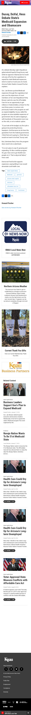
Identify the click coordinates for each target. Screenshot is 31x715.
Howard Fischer (6, 32)
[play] (3, 713)
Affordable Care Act (12, 186)
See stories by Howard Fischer (11, 208)
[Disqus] (15, 629)
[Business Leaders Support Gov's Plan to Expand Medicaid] (14, 389)
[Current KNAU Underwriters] (15, 367)
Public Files (6, 680)
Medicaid (9, 174)
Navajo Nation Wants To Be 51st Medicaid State (14, 436)
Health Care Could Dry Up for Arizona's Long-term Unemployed (15, 482)
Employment (6, 684)
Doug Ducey (10, 190)
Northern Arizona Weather (15, 286)
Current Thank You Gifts (15, 350)
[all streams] (28, 713)
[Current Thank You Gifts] (15, 328)
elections (9, 182)
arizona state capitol (13, 178)
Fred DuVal (21, 190)
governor (19, 174)
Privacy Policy (7, 677)
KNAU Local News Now (15, 250)
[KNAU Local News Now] (15, 232)
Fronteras (5, 430)
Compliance (6, 688)
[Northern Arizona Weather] (15, 271)
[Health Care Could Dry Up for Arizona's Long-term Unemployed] (14, 466)
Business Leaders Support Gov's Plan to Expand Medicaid (14, 405)
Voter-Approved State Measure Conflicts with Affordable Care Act (15, 580)
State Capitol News (12, 171)
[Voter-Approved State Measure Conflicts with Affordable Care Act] (14, 564)
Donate (25, 2)
